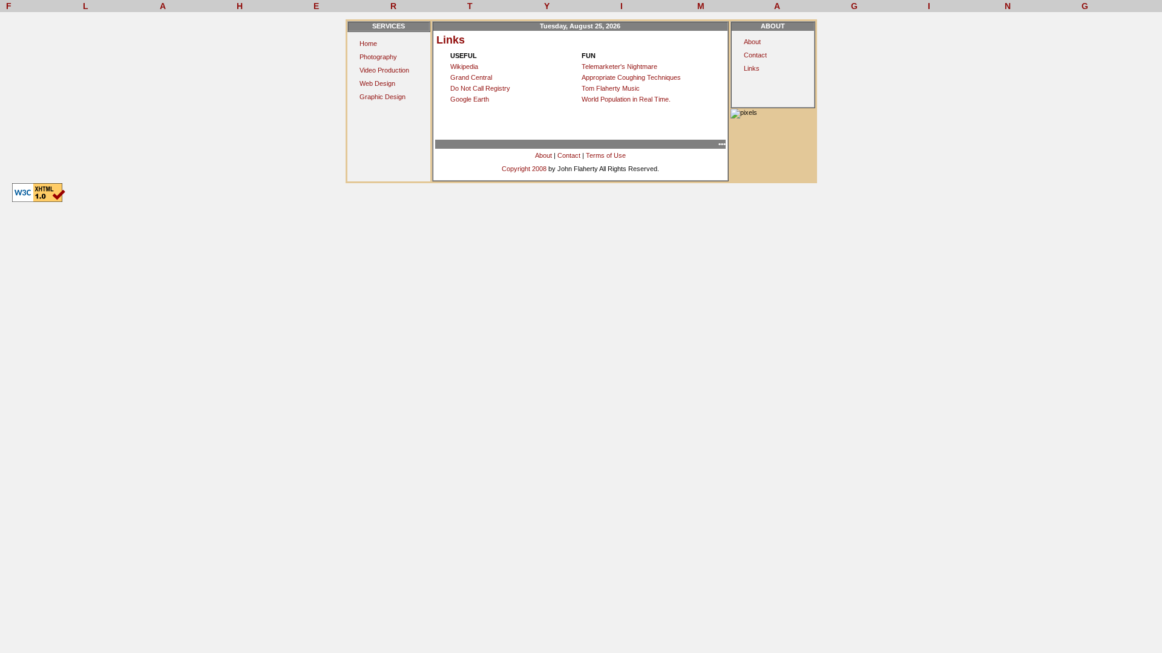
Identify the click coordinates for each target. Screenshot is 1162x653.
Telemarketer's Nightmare (619, 66)
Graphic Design (382, 96)
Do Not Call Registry (480, 88)
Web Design (377, 83)
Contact (568, 155)
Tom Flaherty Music (611, 88)
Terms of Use (606, 155)
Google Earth (469, 99)
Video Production (384, 70)
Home (368, 43)
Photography (378, 56)
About (543, 155)
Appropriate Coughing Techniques (631, 77)
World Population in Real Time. (626, 99)
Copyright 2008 (524, 168)
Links (752, 68)
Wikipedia (464, 66)
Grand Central (471, 77)
